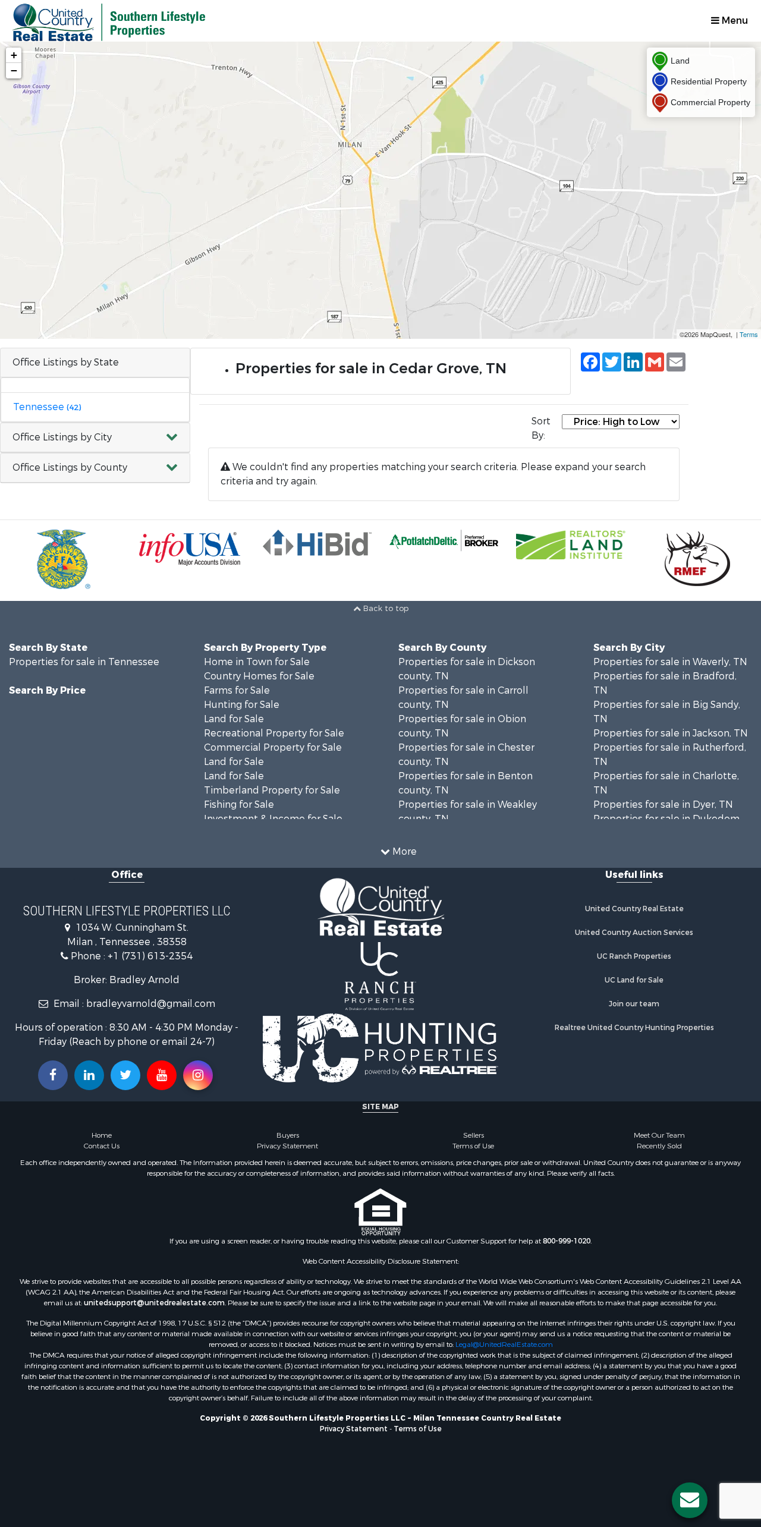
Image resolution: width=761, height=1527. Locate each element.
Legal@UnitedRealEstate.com (504, 1344)
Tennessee (47, 407)
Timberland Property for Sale (272, 790)
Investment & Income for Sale (273, 819)
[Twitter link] (125, 1075)
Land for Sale (234, 719)
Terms (749, 334)
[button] (95, 437)
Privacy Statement (287, 1146)
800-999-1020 (566, 1241)
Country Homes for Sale (259, 676)
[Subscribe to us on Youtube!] (162, 1075)
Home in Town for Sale (257, 662)
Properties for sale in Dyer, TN (663, 804)
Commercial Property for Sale (273, 747)
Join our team (634, 1004)
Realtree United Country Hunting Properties (634, 1027)
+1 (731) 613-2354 (150, 956)
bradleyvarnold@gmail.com (150, 1003)
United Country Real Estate (634, 909)
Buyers (287, 1135)
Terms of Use (473, 1146)
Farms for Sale (237, 690)
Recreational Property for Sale (274, 733)
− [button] (14, 70)
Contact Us (102, 1146)
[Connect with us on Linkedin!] (89, 1075)
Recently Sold (659, 1146)
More (403, 851)
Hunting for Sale (241, 704)
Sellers (473, 1135)
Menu (733, 20)
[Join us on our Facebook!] (53, 1075)
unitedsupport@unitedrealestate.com (154, 1303)
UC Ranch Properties (634, 956)
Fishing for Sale (239, 804)
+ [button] (14, 55)
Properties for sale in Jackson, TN (670, 733)
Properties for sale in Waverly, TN (670, 662)
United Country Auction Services (634, 932)
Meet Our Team (659, 1135)
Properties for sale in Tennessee (84, 662)
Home (102, 1135)
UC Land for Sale (634, 980)
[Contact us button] (689, 1500)
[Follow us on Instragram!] (198, 1075)
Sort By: (541, 428)
